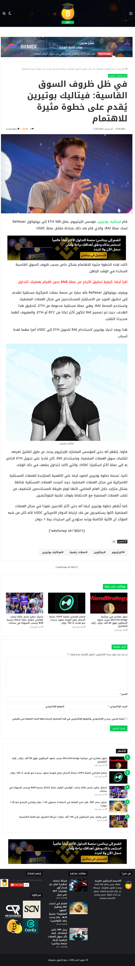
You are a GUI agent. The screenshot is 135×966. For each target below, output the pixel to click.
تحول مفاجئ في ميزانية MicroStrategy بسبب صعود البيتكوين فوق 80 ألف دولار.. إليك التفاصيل (109, 621)
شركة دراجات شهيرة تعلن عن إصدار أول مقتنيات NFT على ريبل (58, 888)
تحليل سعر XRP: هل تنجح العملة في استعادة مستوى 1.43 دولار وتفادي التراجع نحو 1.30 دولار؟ (58, 804)
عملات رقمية (78, 552)
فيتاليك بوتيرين (109, 221)
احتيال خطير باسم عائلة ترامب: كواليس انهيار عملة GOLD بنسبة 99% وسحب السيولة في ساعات (25, 620)
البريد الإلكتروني (117, 706)
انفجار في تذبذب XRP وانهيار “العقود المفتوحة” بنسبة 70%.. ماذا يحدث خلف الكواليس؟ (58, 912)
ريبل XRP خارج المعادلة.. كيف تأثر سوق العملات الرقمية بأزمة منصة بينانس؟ (57, 936)
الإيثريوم (117, 552)
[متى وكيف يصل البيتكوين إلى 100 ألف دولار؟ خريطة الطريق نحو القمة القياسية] (118, 821)
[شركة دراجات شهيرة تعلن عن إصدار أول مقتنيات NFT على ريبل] (78, 885)
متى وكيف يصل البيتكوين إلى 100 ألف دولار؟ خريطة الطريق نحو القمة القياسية (63, 817)
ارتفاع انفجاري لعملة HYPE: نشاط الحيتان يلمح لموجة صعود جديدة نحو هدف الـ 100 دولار (67, 620)
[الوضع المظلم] (10, 14)
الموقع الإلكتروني (54, 706)
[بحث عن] (4, 14)
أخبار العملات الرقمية (106, 69)
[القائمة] (131, 14)
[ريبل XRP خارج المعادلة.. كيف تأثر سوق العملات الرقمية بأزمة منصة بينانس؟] (78, 934)
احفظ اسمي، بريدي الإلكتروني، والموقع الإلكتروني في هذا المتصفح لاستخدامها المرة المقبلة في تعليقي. (68, 719)
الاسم (123, 694)
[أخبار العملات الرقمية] (67, 13)
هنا (114, 541)
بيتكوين (99, 552)
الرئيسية (121, 69)
